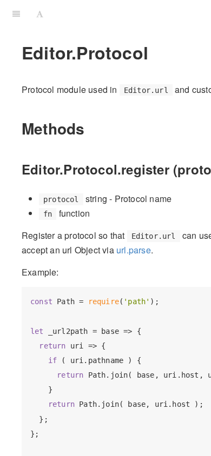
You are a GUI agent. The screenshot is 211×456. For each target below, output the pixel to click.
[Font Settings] (39, 13)
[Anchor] (92, 128)
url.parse (133, 250)
